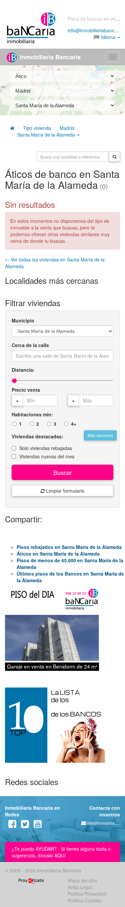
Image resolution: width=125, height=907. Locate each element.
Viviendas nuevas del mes (46, 456)
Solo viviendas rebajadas (45, 448)
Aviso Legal (80, 887)
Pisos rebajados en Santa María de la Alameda (69, 547)
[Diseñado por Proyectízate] (31, 880)
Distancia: (23, 369)
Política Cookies (84, 900)
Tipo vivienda (37, 128)
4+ (73, 423)
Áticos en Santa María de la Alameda (58, 553)
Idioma (108, 37)
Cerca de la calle (30, 345)
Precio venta (26, 389)
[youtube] (38, 825)
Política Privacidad (87, 893)
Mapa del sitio (82, 880)
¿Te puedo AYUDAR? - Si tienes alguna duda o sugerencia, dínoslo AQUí (61, 852)
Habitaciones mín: (32, 414)
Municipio (23, 320)
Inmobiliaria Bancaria (49, 57)
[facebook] (12, 825)
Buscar (62, 472)
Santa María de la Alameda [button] (46, 134)
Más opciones (100, 435)
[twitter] (25, 825)
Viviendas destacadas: (37, 436)
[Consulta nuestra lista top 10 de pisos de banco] (62, 729)
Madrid (67, 128)
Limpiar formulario (64, 490)
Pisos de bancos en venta (95, 18)
